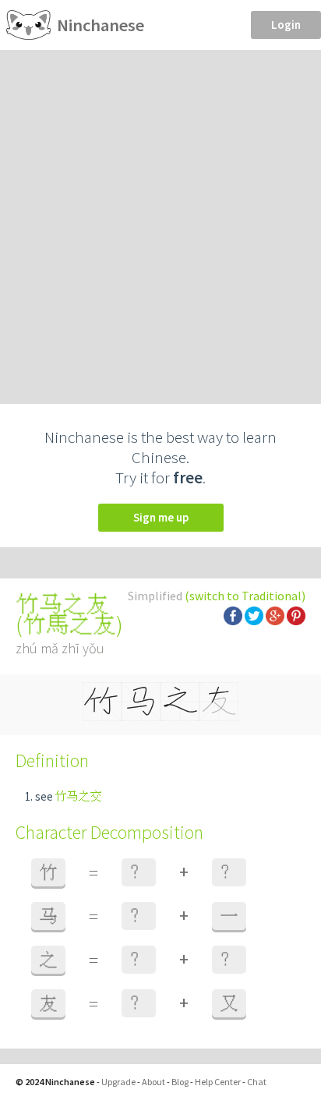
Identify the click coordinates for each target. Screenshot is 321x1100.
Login (286, 24)
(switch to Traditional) (245, 595)
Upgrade (118, 1082)
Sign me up (161, 517)
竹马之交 (78, 796)
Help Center (218, 1082)
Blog (180, 1082)
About (153, 1082)
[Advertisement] (160, 218)
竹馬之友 (69, 624)
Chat (256, 1082)
